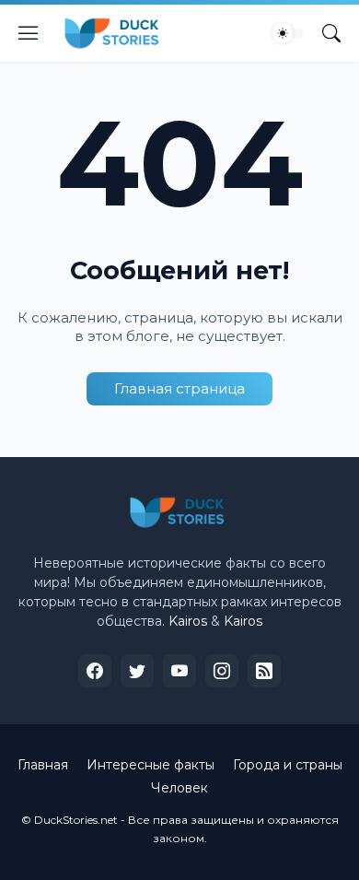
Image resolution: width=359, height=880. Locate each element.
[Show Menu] (28, 33)
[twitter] (137, 670)
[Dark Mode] (288, 33)
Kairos (187, 621)
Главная (42, 765)
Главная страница (179, 388)
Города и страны (287, 765)
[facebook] (94, 670)
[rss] (264, 670)
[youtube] (179, 670)
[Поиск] (331, 33)
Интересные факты (150, 765)
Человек (179, 788)
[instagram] (221, 670)
